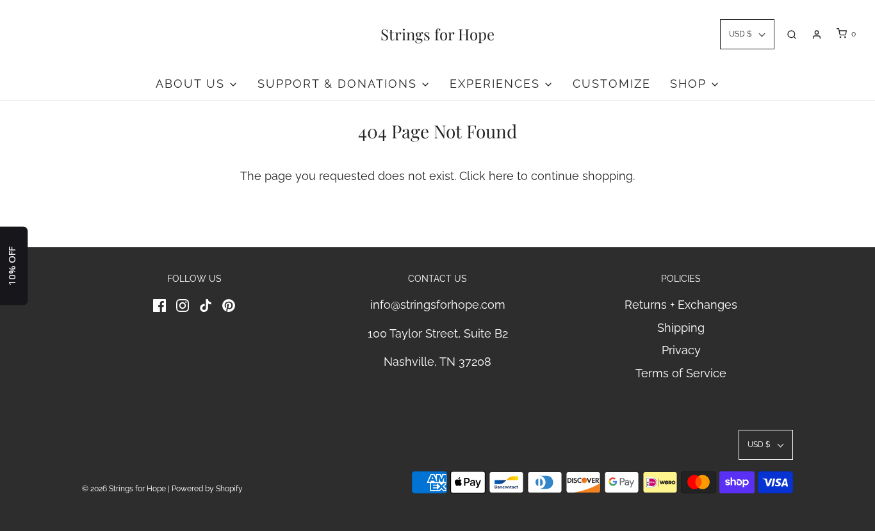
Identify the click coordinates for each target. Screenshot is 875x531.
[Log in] (816, 34)
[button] (747, 34)
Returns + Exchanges (681, 304)
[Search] (791, 34)
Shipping (681, 327)
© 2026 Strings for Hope (124, 488)
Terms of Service (680, 373)
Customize (612, 83)
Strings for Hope (437, 34)
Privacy (681, 350)
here (501, 176)
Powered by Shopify (207, 488)
